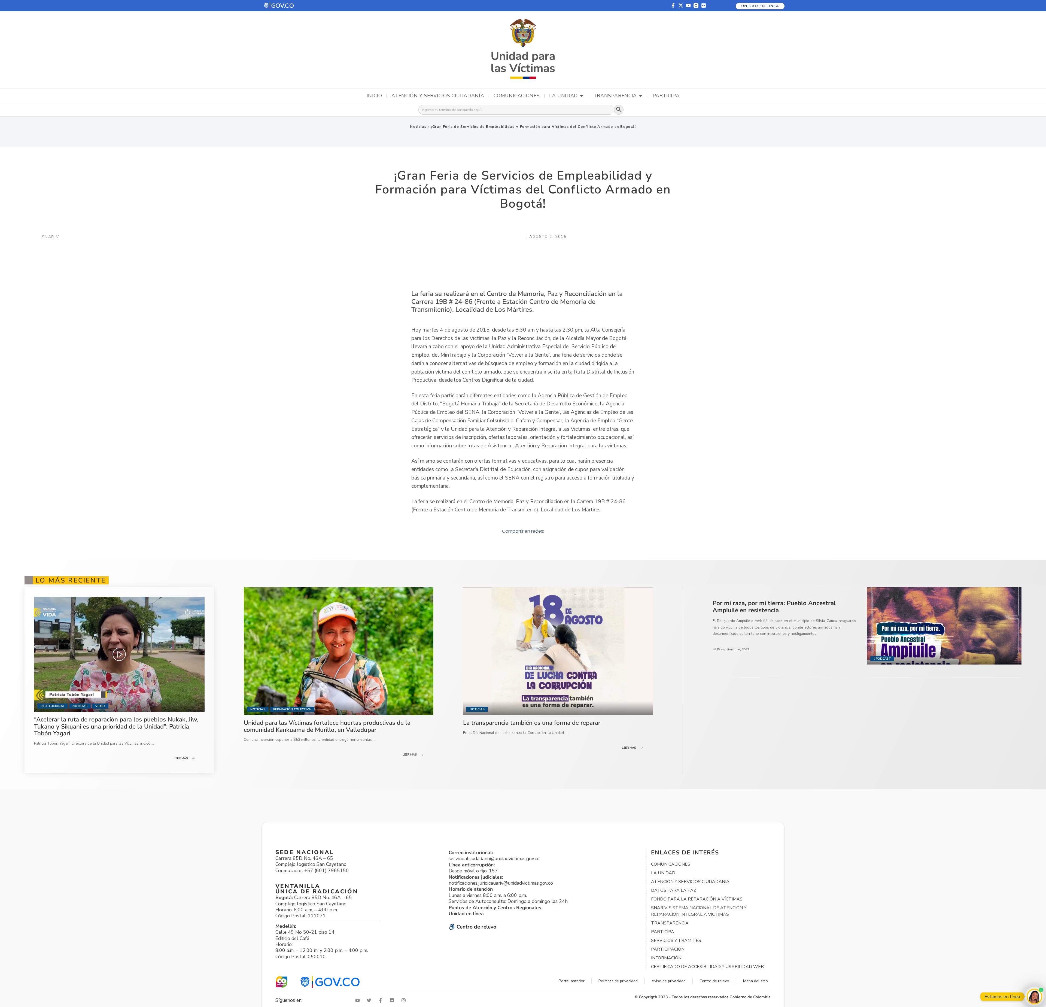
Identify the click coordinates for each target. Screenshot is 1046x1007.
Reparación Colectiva (292, 709)
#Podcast (882, 659)
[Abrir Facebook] (381, 1000)
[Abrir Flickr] (393, 1000)
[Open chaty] (1034, 996)
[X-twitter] (680, 5)
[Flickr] (703, 5)
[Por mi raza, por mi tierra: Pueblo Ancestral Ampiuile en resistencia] (944, 625)
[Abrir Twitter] (370, 1000)
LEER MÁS (181, 758)
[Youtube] (688, 5)
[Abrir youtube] (358, 1000)
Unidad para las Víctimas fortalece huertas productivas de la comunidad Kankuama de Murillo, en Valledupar (327, 726)
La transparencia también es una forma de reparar (531, 722)
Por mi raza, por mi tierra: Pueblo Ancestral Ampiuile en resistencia (774, 606)
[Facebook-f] (673, 5)
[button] (279, 5)
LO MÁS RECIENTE (71, 580)
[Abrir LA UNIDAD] (581, 95)
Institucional (53, 706)
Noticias (418, 126)
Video (100, 706)
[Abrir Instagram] (404, 1000)
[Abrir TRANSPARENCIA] (640, 95)
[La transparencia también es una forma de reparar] (557, 651)
